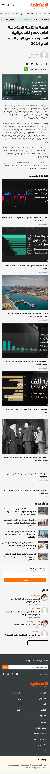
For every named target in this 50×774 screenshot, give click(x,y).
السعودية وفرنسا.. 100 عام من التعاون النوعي (25, 600)
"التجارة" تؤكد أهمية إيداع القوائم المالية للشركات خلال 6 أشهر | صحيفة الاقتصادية (20, 534)
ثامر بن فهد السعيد (32, 621)
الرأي (20, 698)
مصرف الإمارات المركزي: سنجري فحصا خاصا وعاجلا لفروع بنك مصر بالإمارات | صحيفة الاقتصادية (20, 511)
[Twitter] (12, 673)
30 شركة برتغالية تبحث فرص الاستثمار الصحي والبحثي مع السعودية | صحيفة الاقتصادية (20, 557)
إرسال (5, 667)
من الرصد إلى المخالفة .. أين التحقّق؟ (22, 635)
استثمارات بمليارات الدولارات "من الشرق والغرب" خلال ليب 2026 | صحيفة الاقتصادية (19, 545)
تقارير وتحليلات (18, 13)
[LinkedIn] (17, 673)
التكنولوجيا (17, 692)
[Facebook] (3, 673)
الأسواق (38, 13)
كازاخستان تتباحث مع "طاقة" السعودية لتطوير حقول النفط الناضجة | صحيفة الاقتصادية (20, 523)
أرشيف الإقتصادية (40, 733)
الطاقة (7, 13)
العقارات (42, 715)
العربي (24, 19)
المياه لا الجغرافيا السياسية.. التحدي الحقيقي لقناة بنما (23, 612)
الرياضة (19, 709)
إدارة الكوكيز (42, 745)
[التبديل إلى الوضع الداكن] (13, 5)
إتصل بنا (43, 750)
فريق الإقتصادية (40, 728)
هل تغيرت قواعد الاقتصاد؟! (27, 624)
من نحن (43, 722)
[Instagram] (8, 673)
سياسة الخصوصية (40, 739)
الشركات (30, 13)
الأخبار (46, 469)
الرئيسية (47, 13)
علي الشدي (35, 595)
